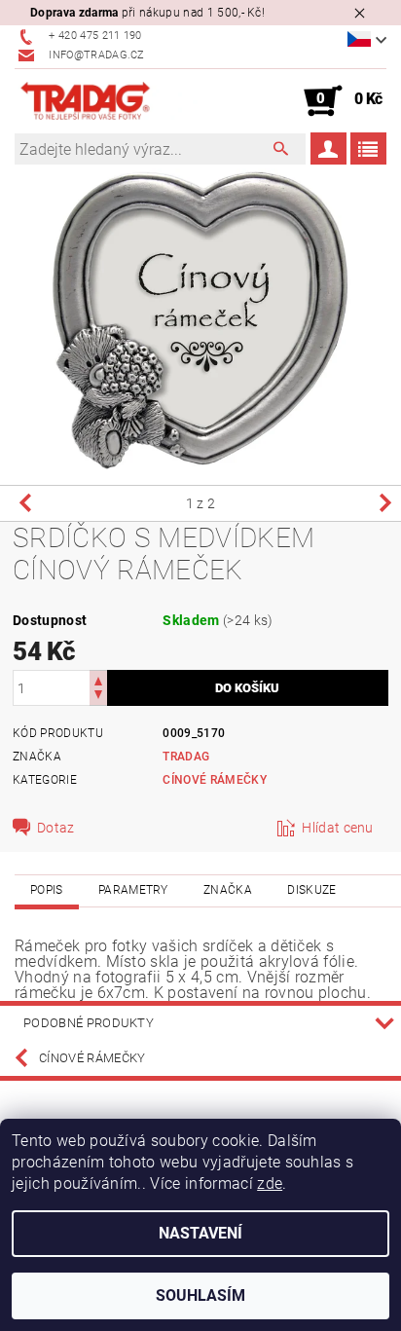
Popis (46, 890)
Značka (227, 890)
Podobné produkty (88, 1023)
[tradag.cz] (107, 101)
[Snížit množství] (98, 696)
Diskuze (311, 890)
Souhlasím (200, 1295)
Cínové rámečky (214, 780)
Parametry (133, 890)
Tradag (186, 756)
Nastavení (200, 1233)
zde (269, 1183)
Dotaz (56, 827)
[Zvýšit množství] (98, 679)
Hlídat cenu (338, 827)
